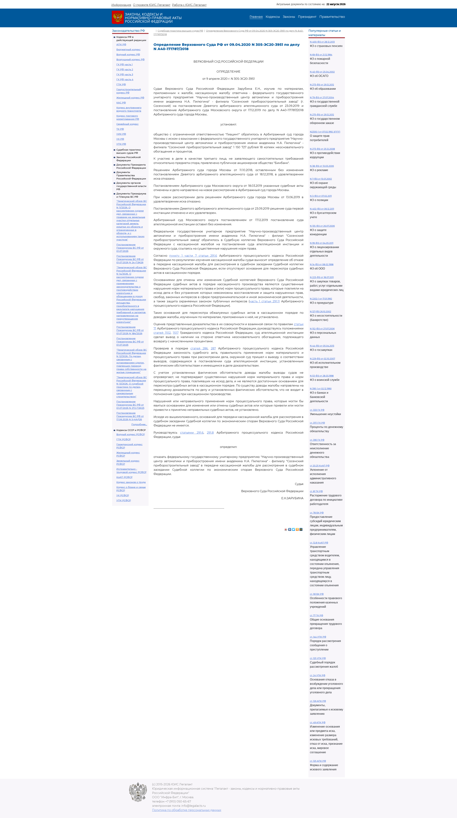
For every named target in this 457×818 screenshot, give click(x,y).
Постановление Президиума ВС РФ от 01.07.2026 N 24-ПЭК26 (130, 259)
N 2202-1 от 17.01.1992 (321, 298)
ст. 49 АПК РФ (317, 722)
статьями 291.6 (191, 432)
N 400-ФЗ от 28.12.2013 (322, 41)
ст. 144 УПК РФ (318, 637)
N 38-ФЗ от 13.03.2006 (322, 166)
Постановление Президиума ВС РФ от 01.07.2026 (130, 247)
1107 (176, 332)
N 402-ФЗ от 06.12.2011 (322, 208)
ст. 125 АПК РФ (318, 761)
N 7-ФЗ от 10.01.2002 (321, 178)
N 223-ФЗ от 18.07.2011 (322, 277)
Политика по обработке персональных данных (186, 810)
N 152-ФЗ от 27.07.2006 (322, 328)
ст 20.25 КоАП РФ (320, 465)
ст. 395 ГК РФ (317, 440)
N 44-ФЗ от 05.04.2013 (322, 345)
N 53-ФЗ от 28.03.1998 (322, 375)
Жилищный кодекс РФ (130, 97)
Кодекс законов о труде (131, 482)
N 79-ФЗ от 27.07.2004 (322, 97)
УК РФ (120, 139)
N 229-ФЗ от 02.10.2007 (322, 358)
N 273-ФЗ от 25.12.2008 (322, 149)
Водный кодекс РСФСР (130, 434)
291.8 (210, 432)
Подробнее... (139, 424)
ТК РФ (120, 129)
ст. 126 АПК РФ (318, 701)
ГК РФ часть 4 (124, 79)
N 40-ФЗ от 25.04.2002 (322, 71)
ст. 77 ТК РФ (316, 615)
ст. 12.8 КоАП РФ (319, 542)
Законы (289, 17)
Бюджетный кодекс (128, 49)
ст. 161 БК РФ (317, 594)
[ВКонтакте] (290, 528)
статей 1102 (162, 332)
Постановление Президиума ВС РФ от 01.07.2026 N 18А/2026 (130, 330)
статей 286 (199, 348)
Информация (121, 5)
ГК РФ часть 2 (124, 69)
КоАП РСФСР (124, 477)
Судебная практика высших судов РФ (180, 30)
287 (213, 348)
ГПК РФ (121, 84)
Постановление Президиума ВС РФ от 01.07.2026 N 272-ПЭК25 (130, 404)
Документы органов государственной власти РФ (131, 186)
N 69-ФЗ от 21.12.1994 (321, 54)
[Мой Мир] (301, 528)
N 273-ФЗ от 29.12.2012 (322, 84)
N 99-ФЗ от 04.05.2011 (321, 243)
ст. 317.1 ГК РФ (317, 422)
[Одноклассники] (297, 528)
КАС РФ (121, 102)
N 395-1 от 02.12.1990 (321, 388)
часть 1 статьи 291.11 (265, 301)
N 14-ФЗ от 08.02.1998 (321, 264)
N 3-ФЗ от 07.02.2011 (321, 196)
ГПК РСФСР (123, 439)
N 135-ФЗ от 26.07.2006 (322, 226)
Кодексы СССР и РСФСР (131, 430)
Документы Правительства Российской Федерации (131, 175)
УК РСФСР (122, 495)
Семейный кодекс (127, 124)
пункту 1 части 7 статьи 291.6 (193, 255)
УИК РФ (121, 134)
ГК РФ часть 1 (124, 64)
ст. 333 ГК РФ (317, 410)
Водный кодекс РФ (128, 54)
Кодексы (273, 17)
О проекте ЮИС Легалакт (151, 5)
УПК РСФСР (123, 500)
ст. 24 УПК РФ (317, 675)
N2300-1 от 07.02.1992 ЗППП (325, 131)
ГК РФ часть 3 (124, 74)
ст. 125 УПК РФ (318, 658)
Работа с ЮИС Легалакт (189, 5)
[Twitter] (293, 528)
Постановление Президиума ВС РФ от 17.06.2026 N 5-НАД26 (130, 416)
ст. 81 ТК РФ (316, 491)
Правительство (332, 17)
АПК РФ (121, 44)
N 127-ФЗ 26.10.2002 (320, 311)
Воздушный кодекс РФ (130, 59)
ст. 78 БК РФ (317, 512)
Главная (256, 17)
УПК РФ (121, 144)
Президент (307, 17)
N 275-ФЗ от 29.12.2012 (322, 114)
